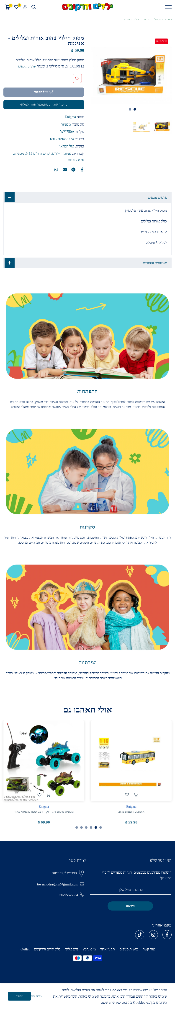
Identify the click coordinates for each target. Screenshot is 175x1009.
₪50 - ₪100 (75, 160)
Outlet (25, 949)
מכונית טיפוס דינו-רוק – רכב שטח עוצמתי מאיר (44, 811)
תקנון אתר (107, 949)
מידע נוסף (36, 996)
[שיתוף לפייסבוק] (82, 170)
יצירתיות (87, 662)
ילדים (56, 153)
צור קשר (149, 949)
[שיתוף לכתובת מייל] (65, 170)
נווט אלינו (71, 949)
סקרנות (87, 527)
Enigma (70, 117)
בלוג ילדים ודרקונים (47, 949)
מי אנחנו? (89, 949)
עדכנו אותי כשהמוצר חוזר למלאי (44, 104)
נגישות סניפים (128, 949)
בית (170, 19)
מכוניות (66, 124)
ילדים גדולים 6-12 (38, 153)
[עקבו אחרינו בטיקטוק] (139, 934)
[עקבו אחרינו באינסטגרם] (153, 934)
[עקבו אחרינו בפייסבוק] (167, 934)
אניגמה (66, 153)
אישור (19, 996)
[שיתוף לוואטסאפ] (56, 170)
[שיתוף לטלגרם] (73, 170)
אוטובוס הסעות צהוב (131, 811)
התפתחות (87, 391)
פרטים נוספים (27, 66)
